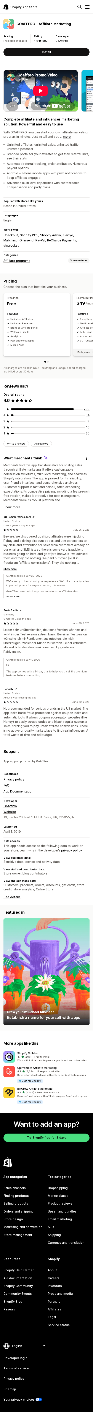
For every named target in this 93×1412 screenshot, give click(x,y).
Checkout (10, 235)
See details (12, 897)
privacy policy (71, 850)
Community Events (17, 1293)
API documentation (17, 1278)
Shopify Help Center (18, 1270)
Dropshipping (58, 1188)
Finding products (16, 1195)
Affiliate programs (16, 261)
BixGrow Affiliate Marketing (35, 1088)
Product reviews (60, 1203)
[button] (46, 1057)
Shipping (54, 1235)
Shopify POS (29, 235)
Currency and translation (66, 1242)
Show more (11, 507)
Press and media (60, 1293)
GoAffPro (62, 40)
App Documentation (18, 791)
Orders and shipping (18, 1211)
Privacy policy (13, 779)
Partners (54, 1301)
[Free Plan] (45, 362)
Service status (59, 1325)
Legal (52, 1317)
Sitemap (9, 1389)
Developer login (15, 1358)
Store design (13, 1219)
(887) (45, 40)
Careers (53, 1278)
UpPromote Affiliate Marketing (37, 1067)
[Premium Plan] (48, 362)
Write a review (16, 443)
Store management (17, 1235)
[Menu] (87, 7)
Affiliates (54, 1309)
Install (46, 52)
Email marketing (60, 1219)
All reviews (41, 443)
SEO (51, 1227)
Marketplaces (58, 1195)
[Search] (79, 7)
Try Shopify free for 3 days (46, 1137)
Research (10, 1309)
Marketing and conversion (22, 1227)
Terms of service (16, 1368)
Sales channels (14, 1188)
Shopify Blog (12, 1301)
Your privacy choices (19, 1399)
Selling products (15, 1203)
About (52, 1270)
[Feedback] (86, 458)
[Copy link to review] (33, 517)
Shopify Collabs (27, 1053)
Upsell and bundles (62, 1211)
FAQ (6, 785)
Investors (55, 1286)
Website (9, 812)
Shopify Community (18, 1286)
